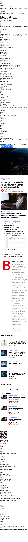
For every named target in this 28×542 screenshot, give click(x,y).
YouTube (2, 461)
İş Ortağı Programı (4, 445)
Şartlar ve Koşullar (4, 516)
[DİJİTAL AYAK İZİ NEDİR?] (4, 364)
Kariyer (1, 450)
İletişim (1, 467)
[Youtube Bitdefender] (23, 389)
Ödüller (1, 448)
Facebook (2, 459)
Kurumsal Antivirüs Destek (6, 471)
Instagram (2, 454)
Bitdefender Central (4, 464)
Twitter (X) (2, 456)
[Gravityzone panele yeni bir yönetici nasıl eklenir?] (4, 411)
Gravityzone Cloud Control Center (8, 466)
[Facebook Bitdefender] (4, 389)
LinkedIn (2, 458)
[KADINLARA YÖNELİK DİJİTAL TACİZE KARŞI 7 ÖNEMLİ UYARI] (4, 343)
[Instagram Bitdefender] (17, 389)
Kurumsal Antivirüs (4, 62)
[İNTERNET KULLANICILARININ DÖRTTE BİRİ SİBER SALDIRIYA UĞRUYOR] (4, 375)
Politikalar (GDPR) (4, 518)
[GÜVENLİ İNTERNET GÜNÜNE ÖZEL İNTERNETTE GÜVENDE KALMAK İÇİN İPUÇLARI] (4, 354)
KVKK (1, 521)
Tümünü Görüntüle (16, 328)
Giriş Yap (2, 10)
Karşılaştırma (7, 39)
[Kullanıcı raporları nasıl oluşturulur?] (4, 421)
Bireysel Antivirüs (4, 18)
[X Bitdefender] (11, 389)
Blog (1, 3)
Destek (1, 5)
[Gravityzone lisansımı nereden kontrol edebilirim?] (4, 400)
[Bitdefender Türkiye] (6, 265)
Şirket (1, 2)
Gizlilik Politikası (4, 515)
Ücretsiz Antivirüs (4, 443)
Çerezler (2, 523)
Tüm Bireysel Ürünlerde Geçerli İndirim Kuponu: (11, 529)
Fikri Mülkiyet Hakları (5, 519)
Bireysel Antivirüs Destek (6, 469)
